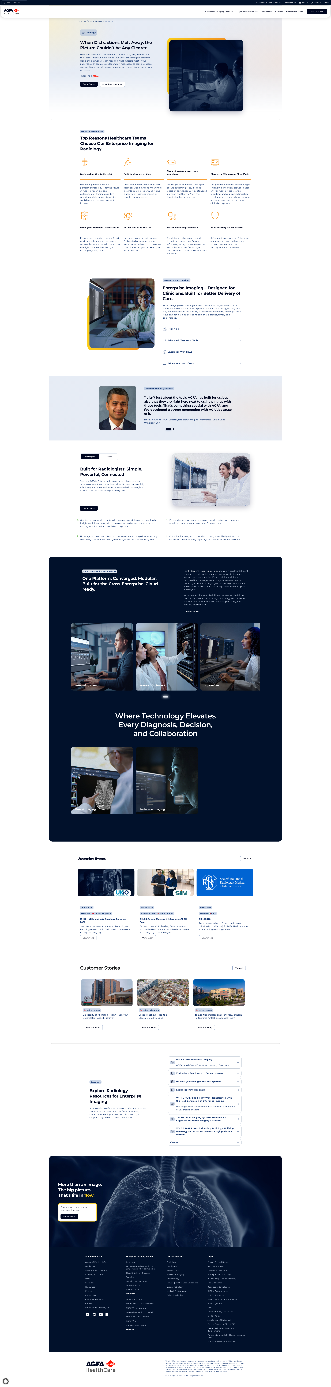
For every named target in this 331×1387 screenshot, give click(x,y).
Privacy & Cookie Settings (220, 1274)
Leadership (90, 1266)
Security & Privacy (216, 1266)
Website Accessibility (217, 1270)
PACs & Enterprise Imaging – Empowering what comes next (140, 1267)
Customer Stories (294, 12)
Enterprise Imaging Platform (219, 12)
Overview (130, 1262)
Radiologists (90, 457)
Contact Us (90, 1295)
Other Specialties (175, 1295)
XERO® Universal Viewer (137, 1316)
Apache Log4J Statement (219, 1320)
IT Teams (108, 457)
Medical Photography (177, 1291)
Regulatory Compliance (219, 1287)
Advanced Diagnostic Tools (183, 340)
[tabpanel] (102, 657)
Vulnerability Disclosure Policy (222, 1278)
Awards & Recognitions (96, 1270)
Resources (288, 3)
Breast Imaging (174, 1270)
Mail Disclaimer (215, 1283)
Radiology (171, 1262)
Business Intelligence (136, 1325)
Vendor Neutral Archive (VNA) (140, 1303)
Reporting (173, 329)
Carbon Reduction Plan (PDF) (221, 1324)
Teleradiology (173, 1278)
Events (305, 3)
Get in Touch (317, 12)
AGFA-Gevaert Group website (221, 1342)
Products (265, 12)
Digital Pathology (175, 1287)
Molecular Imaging (176, 1274)
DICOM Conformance (218, 1291)
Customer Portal (321, 3)
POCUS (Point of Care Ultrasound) (183, 1283)
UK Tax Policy (214, 1316)
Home (83, 21)
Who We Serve (133, 1289)
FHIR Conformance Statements (222, 1299)
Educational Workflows (181, 363)
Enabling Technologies (136, 1281)
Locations (89, 1283)
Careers (88, 1303)
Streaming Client (134, 1299)
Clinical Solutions (247, 12)
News (87, 1278)
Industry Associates (94, 1274)
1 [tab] (165, 697)
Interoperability (133, 1285)
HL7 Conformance (216, 1295)
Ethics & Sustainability (95, 1307)
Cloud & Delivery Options (138, 1273)
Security (130, 1277)
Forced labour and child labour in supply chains (226, 1336)
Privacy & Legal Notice (218, 1262)
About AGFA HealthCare (267, 3)
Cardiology (172, 1266)
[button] (5, 1381)
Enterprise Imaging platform (203, 571)
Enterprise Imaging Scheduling (140, 1312)
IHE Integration (215, 1303)
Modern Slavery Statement (220, 1312)
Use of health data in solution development (221, 1329)
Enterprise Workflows (180, 352)
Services (279, 12)
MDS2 (210, 1307)
